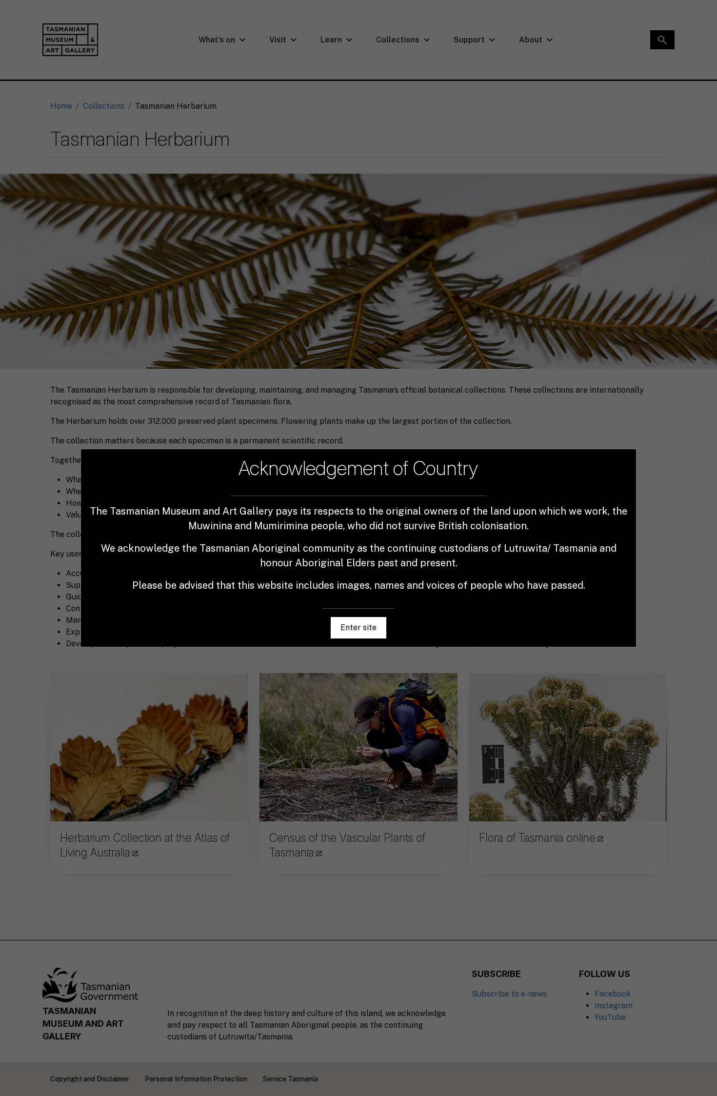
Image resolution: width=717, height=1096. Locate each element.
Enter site (358, 627)
